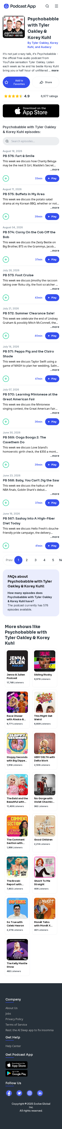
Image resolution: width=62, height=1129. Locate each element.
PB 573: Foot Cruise (18, 275)
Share (48, 82)
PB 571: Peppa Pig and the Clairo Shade (28, 354)
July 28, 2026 (11, 270)
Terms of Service (16, 1025)
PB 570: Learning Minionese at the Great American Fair (30, 397)
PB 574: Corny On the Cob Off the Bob (29, 234)
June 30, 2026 (11, 432)
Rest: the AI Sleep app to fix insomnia (30, 1030)
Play (53, 178)
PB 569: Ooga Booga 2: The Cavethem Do (24, 440)
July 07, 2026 (11, 389)
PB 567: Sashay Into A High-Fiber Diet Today (29, 521)
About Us (12, 1008)
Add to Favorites (19, 82)
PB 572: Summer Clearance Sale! (28, 313)
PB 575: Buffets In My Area (24, 194)
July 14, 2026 (11, 346)
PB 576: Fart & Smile (18, 156)
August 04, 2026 (13, 227)
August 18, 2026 (12, 151)
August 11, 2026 (12, 189)
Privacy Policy (14, 1019)
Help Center (13, 1046)
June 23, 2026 (11, 475)
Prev (9, 560)
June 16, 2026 (11, 513)
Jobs (8, 1013)
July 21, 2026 (11, 308)
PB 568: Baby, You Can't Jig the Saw (31, 480)
